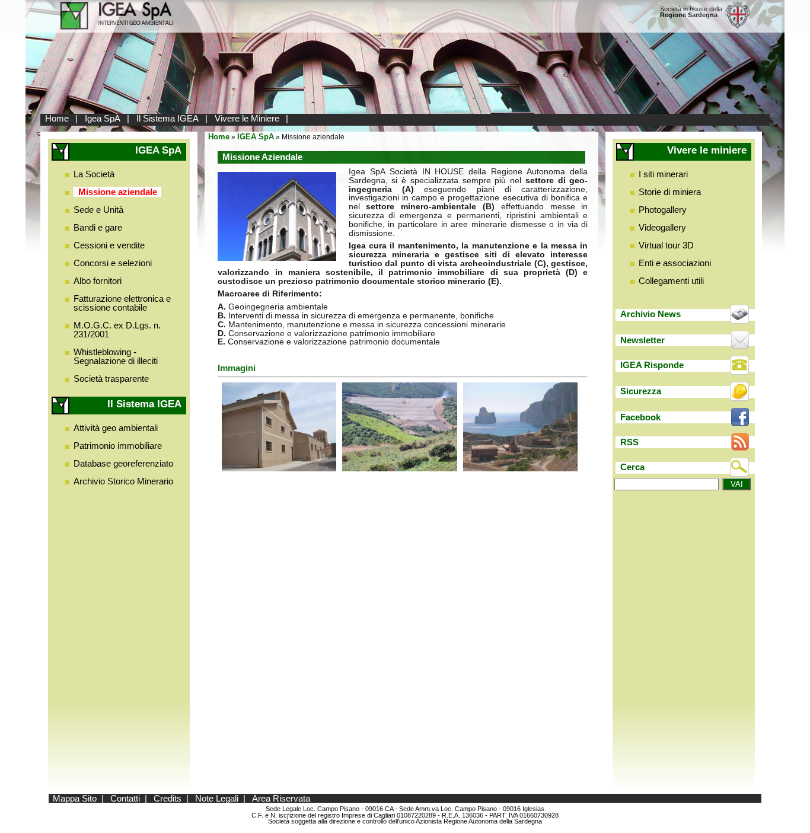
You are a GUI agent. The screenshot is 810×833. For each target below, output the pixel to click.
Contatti (125, 798)
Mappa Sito (75, 798)
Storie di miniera (670, 192)
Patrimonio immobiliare (118, 446)
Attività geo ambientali (116, 428)
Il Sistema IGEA (167, 118)
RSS (629, 442)
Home (57, 118)
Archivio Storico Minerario (123, 481)
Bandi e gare (98, 227)
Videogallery (662, 227)
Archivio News (650, 314)
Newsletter (642, 340)
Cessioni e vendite (109, 245)
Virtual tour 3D (666, 245)
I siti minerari (663, 174)
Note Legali (216, 798)
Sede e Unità (98, 210)
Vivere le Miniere (247, 118)
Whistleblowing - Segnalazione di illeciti (116, 356)
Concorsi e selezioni (113, 263)
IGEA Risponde (652, 365)
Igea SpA (102, 118)
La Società (94, 174)
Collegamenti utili (671, 281)
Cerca (632, 467)
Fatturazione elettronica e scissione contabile (122, 302)
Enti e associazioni (675, 263)
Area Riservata (281, 798)
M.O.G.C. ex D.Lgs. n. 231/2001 (117, 329)
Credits (167, 798)
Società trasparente (111, 379)
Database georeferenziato (123, 463)
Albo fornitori (98, 281)
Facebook (640, 417)
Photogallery (663, 210)
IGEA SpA (255, 136)
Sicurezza (640, 391)
